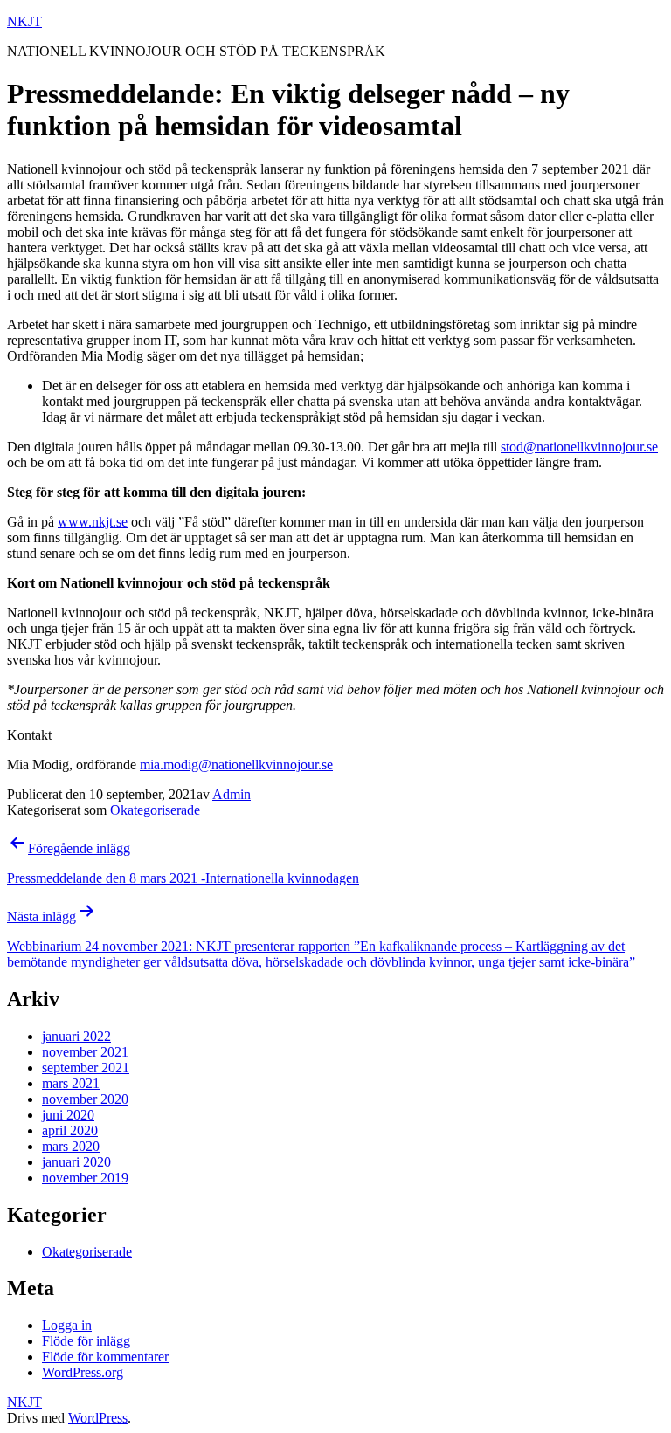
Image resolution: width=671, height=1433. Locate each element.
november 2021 (85, 1051)
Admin (231, 794)
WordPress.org (82, 1372)
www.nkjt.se (93, 521)
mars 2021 (71, 1083)
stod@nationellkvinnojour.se (579, 446)
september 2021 (85, 1067)
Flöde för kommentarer (105, 1356)
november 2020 (85, 1099)
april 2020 (70, 1130)
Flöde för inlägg (86, 1340)
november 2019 (85, 1177)
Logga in (67, 1325)
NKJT (24, 21)
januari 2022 (76, 1036)
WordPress (98, 1417)
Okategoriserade (155, 810)
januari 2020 (76, 1161)
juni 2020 (68, 1114)
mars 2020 (71, 1146)
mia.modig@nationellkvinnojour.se (236, 764)
